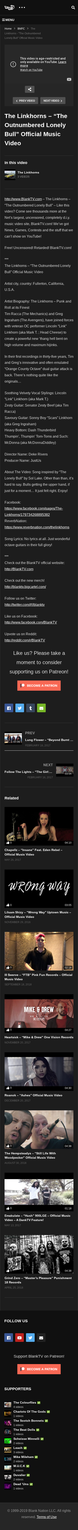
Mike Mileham (23, 1457)
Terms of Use (47, 1517)
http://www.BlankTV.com (23, 199)
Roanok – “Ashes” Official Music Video (33, 1095)
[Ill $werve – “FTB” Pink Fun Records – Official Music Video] (39, 951)
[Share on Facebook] (9, 708)
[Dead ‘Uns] (7, 1486)
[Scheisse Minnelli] (7, 1440)
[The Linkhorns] (10, 174)
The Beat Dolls (24, 1429)
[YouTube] (19, 1337)
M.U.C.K (19, 1466)
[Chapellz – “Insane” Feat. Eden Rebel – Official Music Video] (39, 826)
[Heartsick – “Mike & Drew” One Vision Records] (39, 1013)
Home (8, 28)
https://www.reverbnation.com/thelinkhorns (37, 527)
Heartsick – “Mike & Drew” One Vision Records (39, 1037)
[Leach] (7, 1449)
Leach (18, 1448)
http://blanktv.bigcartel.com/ (25, 587)
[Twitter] (30, 1337)
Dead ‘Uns (21, 1484)
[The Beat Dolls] (7, 1431)
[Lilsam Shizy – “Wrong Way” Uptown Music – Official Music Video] (39, 889)
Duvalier (19, 1475)
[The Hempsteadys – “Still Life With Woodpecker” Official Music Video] (39, 1129)
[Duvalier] (7, 1477)
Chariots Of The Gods (29, 1411)
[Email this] (41, 708)
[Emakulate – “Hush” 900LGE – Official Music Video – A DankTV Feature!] (39, 1192)
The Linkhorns (28, 172)
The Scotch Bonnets (28, 1420)
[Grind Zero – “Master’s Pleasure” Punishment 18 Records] (39, 1254)
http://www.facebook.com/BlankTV (31, 622)
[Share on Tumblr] (30, 708)
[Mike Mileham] (7, 1459)
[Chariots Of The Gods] (7, 1413)
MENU (9, 20)
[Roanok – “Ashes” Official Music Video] (39, 1071)
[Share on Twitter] (19, 708)
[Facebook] (8, 1337)
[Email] (41, 1337)
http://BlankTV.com (19, 569)
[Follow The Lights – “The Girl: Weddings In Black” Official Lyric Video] (39, 771)
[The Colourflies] (7, 1404)
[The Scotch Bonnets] (7, 1422)
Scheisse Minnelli (26, 1438)
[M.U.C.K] (7, 1468)
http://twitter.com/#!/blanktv (25, 605)
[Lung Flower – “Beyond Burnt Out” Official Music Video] (39, 739)
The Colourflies (24, 1402)
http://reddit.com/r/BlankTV (25, 640)
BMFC (21, 28)
